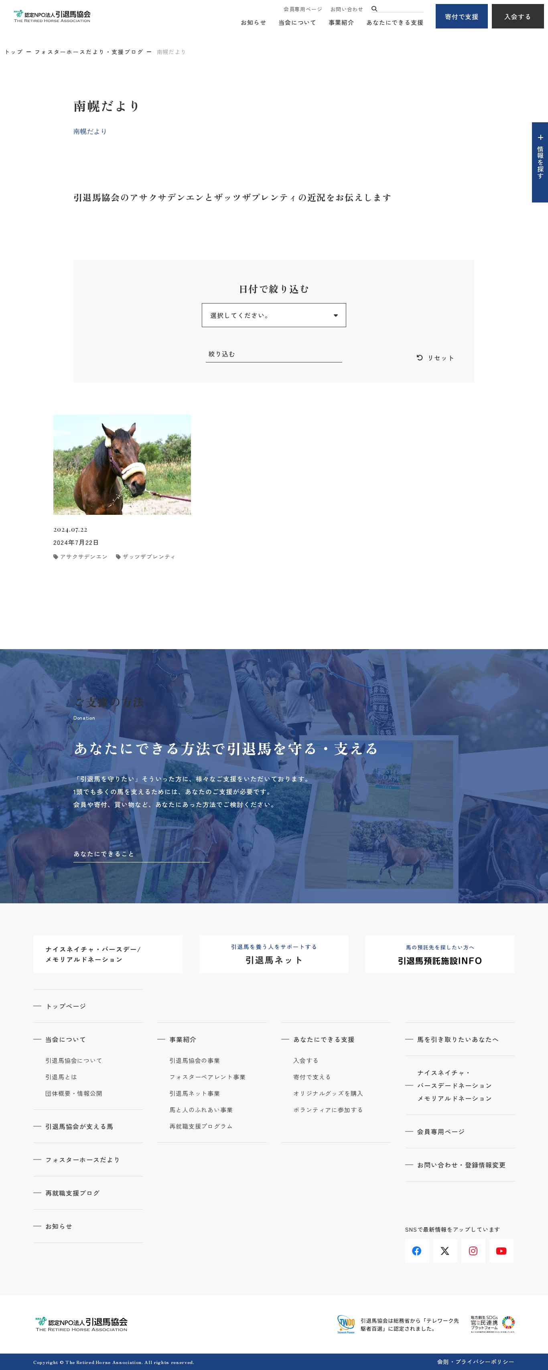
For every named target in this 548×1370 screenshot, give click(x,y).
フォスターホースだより (82, 1159)
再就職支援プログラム (201, 1126)
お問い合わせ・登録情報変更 (461, 1165)
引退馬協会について (74, 1060)
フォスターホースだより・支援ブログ (89, 52)
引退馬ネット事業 (194, 1093)
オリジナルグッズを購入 (328, 1093)
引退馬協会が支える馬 (79, 1126)
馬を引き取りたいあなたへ (458, 1039)
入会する (518, 16)
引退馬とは (61, 1077)
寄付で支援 (462, 16)
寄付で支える (312, 1077)
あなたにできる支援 (395, 22)
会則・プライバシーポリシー (476, 1362)
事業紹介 (341, 22)
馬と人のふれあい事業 (201, 1110)
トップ (13, 52)
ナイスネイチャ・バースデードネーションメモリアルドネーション (454, 1085)
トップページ (65, 1006)
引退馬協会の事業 (194, 1060)
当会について (297, 22)
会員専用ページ (303, 9)
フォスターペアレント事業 (207, 1077)
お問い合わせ (346, 9)
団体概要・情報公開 (74, 1093)
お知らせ (253, 22)
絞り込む (221, 353)
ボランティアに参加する (328, 1110)
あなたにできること (104, 853)
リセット (441, 357)
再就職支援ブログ (72, 1193)
